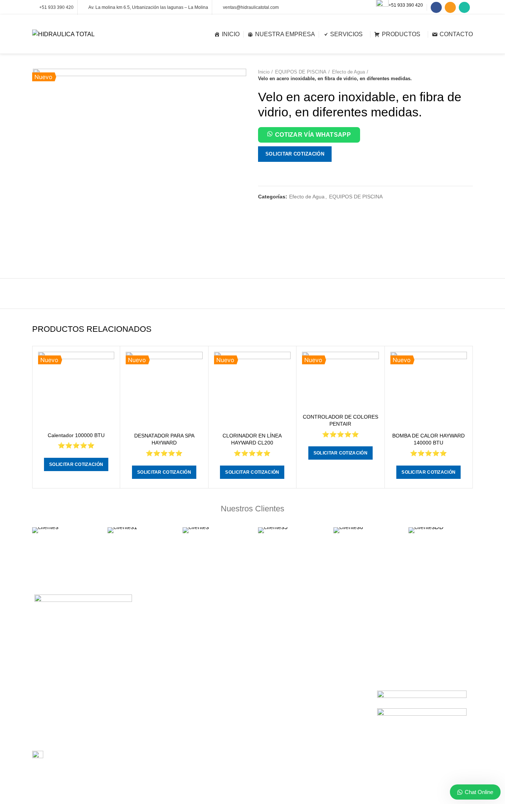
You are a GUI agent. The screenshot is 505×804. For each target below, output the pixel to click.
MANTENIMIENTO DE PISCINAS (184, 659)
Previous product (454, 75)
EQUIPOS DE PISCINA (300, 72)
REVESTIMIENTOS (168, 672)
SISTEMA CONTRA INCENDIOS (182, 717)
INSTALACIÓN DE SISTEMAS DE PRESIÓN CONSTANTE (184, 688)
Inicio (264, 72)
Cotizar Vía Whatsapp (313, 135)
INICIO (266, 672)
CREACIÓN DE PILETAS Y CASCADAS (191, 730)
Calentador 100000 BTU (76, 435)
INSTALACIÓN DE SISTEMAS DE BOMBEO (184, 643)
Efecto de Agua (348, 72)
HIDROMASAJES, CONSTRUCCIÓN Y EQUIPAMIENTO (190, 746)
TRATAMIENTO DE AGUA (175, 763)
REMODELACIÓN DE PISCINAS (183, 705)
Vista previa (108, 363)
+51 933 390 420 (406, 5)
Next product (469, 75)
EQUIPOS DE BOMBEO (286, 614)
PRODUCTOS (274, 697)
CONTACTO (272, 710)
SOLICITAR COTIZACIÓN (294, 154)
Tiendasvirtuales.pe (326, 793)
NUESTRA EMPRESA (283, 685)
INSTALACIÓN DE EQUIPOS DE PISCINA (194, 626)
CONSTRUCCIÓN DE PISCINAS (183, 614)
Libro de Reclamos (68, 756)
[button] (309, 136)
